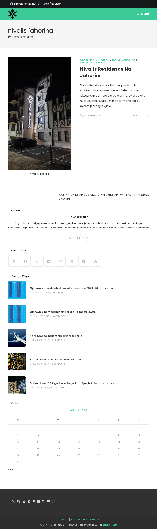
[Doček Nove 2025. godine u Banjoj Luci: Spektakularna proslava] (17, 385)
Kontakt (75, 519)
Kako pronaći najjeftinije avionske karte (56, 336)
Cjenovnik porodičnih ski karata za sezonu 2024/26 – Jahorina (71, 288)
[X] (70, 238)
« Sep (11, 469)
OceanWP (110, 525)
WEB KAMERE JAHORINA (134, 195)
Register (56, 4)
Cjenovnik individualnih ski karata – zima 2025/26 (63, 312)
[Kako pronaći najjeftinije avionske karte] (17, 337)
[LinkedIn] (48, 261)
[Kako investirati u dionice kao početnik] (17, 361)
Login (46, 4)
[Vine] (72, 261)
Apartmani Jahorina (95, 59)
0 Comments (92, 115)
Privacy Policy (91, 519)
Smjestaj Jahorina (93, 62)
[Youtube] (83, 261)
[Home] (9, 36)
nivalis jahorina (23, 36)
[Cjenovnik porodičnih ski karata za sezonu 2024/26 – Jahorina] (17, 290)
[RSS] (95, 261)
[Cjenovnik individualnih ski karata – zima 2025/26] (17, 314)
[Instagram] (87, 238)
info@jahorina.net (25, 4)
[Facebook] (78, 238)
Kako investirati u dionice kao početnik (55, 359)
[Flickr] (38, 501)
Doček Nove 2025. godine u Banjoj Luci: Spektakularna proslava (72, 383)
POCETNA (63, 195)
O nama (63, 519)
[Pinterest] (60, 261)
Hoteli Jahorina (123, 59)
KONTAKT (64, 199)
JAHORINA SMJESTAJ (83, 195)
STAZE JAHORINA (108, 195)
